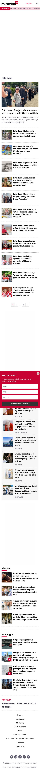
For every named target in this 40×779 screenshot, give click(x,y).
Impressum (20, 719)
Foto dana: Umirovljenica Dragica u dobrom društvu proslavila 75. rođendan (24, 243)
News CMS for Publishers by (20, 767)
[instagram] (15, 757)
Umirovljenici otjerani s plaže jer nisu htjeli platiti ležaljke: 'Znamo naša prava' (25, 441)
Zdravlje (19, 497)
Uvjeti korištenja (20, 727)
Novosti (18, 416)
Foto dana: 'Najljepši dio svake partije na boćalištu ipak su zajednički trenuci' (24, 133)
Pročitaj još (7, 634)
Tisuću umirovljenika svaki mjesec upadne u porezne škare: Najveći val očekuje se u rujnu (25, 604)
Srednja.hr (20, 742)
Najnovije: (5, 8)
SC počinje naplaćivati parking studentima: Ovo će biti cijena (25, 642)
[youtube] (11, 757)
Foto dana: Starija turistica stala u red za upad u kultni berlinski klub (20, 111)
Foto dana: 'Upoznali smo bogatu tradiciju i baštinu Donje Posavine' (24, 196)
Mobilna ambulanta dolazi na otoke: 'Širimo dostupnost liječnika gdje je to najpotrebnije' (26, 489)
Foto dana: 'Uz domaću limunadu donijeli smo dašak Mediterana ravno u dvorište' (25, 150)
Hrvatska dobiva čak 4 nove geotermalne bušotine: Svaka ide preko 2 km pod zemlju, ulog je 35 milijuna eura (25, 685)
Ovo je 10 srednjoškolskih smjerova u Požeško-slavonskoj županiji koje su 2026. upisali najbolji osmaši (25, 656)
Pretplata (29, 3)
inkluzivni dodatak (26, 704)
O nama (20, 715)
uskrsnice (6, 707)
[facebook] (24, 757)
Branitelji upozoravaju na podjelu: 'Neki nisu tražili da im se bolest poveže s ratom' (25, 617)
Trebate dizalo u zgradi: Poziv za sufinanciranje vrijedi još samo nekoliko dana (25, 473)
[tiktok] (20, 757)
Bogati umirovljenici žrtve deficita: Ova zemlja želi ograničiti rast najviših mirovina (26, 409)
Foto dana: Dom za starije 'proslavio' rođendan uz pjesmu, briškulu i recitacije (25, 274)
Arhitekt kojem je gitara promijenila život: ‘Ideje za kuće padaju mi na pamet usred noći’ (24, 670)
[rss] (28, 757)
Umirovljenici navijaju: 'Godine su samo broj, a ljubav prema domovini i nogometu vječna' (23, 291)
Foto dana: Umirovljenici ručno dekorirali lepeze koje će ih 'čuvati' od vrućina (25, 228)
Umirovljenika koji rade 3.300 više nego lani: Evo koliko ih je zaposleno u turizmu (26, 457)
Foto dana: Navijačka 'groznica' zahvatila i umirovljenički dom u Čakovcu (22, 260)
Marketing (20, 723)
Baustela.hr (20, 746)
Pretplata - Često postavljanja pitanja (20, 738)
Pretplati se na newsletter (20, 404)
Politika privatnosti (20, 735)
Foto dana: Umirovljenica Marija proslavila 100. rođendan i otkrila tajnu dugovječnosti (24, 181)
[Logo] (10, 3)
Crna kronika (21, 433)
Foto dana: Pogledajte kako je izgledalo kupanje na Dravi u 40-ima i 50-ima (25, 165)
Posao (20, 731)
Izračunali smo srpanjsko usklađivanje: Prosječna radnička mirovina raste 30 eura (25, 591)
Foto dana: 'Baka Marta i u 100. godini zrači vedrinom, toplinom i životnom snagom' (25, 213)
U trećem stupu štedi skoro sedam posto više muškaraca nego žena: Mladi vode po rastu (25, 577)
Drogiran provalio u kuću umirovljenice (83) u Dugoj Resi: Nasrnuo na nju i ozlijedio (25, 425)
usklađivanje (8, 704)
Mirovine (6, 568)
